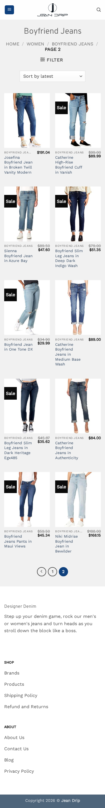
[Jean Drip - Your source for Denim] (52, 10)
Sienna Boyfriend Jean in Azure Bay (18, 255)
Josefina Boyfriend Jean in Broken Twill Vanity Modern (18, 164)
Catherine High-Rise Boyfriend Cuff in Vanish (68, 164)
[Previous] (41, 572)
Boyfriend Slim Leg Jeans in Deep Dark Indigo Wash (69, 258)
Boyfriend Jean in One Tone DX (18, 347)
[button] (9, 10)
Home (12, 44)
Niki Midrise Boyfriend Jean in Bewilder (66, 543)
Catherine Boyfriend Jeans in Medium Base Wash (68, 354)
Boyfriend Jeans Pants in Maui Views (18, 541)
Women (35, 44)
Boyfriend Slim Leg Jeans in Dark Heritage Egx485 (18, 450)
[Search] (99, 9)
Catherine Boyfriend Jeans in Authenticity (66, 450)
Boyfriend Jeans (72, 44)
